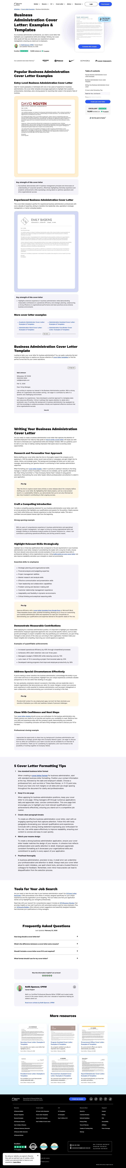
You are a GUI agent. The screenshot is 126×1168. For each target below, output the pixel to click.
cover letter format (40, 776)
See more (45, 333)
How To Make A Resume (20, 1125)
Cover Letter (59, 4)
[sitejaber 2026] (54, 1146)
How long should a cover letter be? (27, 937)
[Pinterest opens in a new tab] (105, 1099)
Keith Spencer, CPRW (27, 45)
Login (91, 4)
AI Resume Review (18, 1135)
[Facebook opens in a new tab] (100, 1099)
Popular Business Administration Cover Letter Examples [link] (96, 75)
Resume (44, 4)
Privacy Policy (83, 1121)
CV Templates (61, 1111)
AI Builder (17, 9)
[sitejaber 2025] (43, 1146)
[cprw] (33, 1146)
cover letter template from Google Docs (47, 610)
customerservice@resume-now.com (81, 1148)
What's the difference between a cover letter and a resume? (36, 944)
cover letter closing (24, 716)
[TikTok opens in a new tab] (110, 1099)
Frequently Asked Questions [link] (93, 97)
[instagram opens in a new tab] (95, 1099)
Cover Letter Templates (42, 1114)
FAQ (103, 1118)
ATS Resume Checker (67, 903)
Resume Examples (18, 1118)
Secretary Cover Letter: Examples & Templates (32, 1043)
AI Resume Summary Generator (22, 1128)
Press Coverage (106, 1128)
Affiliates (104, 1125)
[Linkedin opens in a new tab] (74, 986)
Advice (69, 4)
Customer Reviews (84, 1114)
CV (51, 4)
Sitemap (82, 1131)
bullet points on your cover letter (64, 554)
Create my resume (77, 1099)
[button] (46, 410)
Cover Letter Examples (28, 9)
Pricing (103, 1114)
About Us (82, 1111)
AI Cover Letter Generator (42, 1111)
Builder (36, 4)
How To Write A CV (63, 1118)
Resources (78, 4)
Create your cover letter (98, 101)
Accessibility (105, 1121)
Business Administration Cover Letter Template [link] (95, 80)
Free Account (105, 4)
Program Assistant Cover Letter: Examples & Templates (62, 1043)
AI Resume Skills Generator (21, 1131)
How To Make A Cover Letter (43, 1121)
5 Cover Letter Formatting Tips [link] (93, 90)
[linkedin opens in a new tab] (91, 1099)
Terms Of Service (84, 1125)
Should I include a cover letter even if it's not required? (34, 951)
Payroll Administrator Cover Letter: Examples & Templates (93, 1075)
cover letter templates (60, 357)
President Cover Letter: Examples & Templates (32, 1075)
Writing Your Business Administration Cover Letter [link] (97, 85)
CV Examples (61, 1114)
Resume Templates (19, 1114)
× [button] (38, 1155)
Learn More (17, 1162)
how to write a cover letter (55, 439)
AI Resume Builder (23, 907)
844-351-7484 (76, 1145)
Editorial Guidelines (84, 1118)
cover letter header (35, 469)
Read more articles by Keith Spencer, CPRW (39, 1003)
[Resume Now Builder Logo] (16, 1099)
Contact (104, 1111)
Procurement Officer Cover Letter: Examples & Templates (92, 1043)
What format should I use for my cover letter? (31, 958)
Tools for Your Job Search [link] (92, 93)
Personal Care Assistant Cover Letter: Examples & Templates (61, 1075)
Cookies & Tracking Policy (86, 1128)
